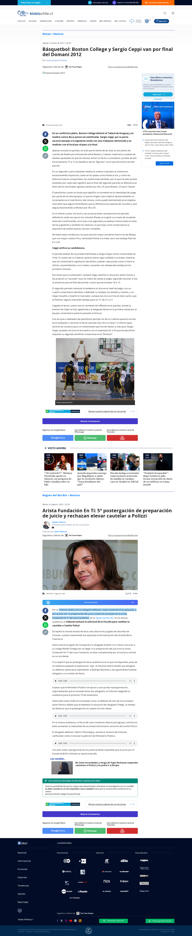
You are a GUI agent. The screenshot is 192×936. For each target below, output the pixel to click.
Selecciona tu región (30, 2)
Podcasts (22, 21)
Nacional (33, 21)
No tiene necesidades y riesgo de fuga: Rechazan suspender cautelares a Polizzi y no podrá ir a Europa (106, 764)
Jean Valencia (61, 531)
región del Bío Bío (104, 617)
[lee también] (62, 767)
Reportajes (23, 902)
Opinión (93, 21)
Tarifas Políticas (25, 919)
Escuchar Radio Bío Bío (159, 2)
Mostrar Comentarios (90, 421)
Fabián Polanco (59, 522)
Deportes (70, 21)
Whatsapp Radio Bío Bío (161, 921)
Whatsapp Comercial (115, 920)
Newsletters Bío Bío (100, 2)
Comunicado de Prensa (56, 60)
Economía (59, 21)
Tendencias (82, 21)
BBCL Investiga (105, 21)
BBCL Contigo (120, 21)
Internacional (46, 21)
